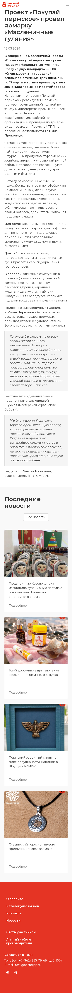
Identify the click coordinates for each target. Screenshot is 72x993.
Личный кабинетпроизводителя (19, 941)
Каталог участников (22, 906)
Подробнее (18, 605)
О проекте (14, 899)
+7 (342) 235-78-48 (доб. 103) (40, 960)
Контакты (14, 913)
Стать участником (21, 932)
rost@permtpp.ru (28, 965)
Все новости (36, 517)
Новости (13, 920)
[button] (67, 5)
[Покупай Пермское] (10, 5)
